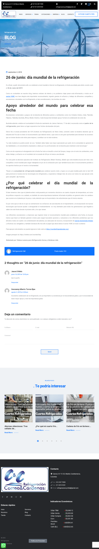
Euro (52, 519)
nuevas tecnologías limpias (84, 221)
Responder (14, 282)
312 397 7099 (60, 482)
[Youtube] (11, 496)
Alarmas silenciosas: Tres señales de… (16, 427)
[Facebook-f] (2, 496)
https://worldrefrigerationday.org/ (57, 229)
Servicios (28, 509)
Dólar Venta (55, 513)
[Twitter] (7, 496)
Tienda (3, 515)
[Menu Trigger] (88, 4)
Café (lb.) (54, 527)
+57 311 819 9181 (37, 7)
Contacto (28, 515)
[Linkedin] (20, 496)
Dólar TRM (54, 510)
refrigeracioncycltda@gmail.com (66, 7)
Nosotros (4, 512)
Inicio (2, 509)
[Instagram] (16, 496)
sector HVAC (10, 96)
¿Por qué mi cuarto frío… (46, 426)
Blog (26, 512)
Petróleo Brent (54, 522)
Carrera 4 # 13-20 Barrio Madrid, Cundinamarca (13, 5)
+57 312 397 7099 (37, 4)
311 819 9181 (60, 485)
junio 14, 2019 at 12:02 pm (19, 274)
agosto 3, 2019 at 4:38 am (19, 292)
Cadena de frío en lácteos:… (78, 426)
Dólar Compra (56, 516)
